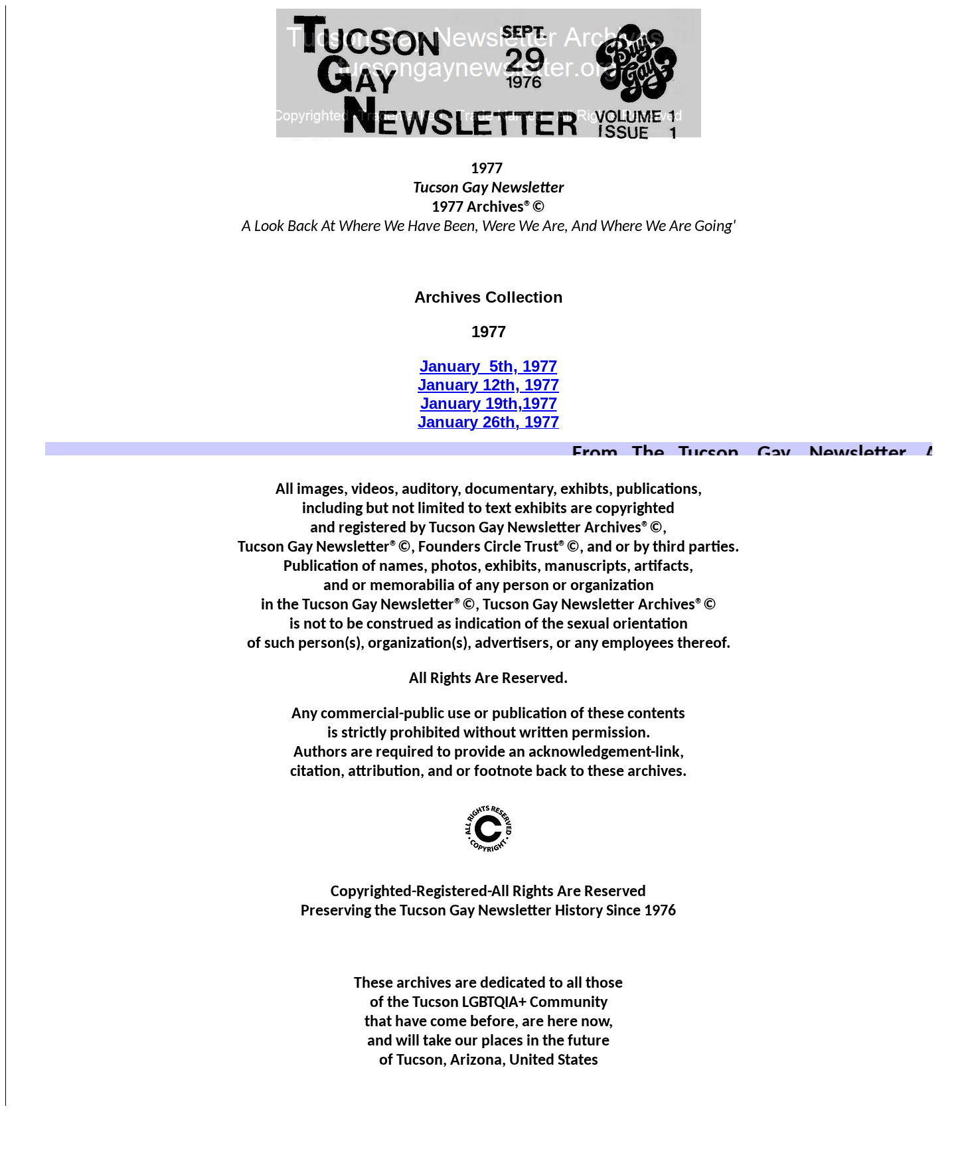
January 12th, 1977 (488, 385)
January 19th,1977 (488, 403)
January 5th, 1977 (488, 366)
